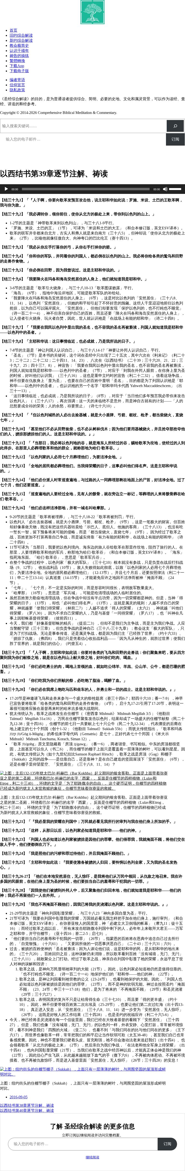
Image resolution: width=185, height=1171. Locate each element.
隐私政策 (17, 90)
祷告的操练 (19, 56)
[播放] (6, 189)
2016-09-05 (18, 1097)
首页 (13, 30)
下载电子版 (19, 71)
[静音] (165, 189)
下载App (17, 66)
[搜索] (175, 126)
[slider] (176, 188)
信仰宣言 (17, 85)
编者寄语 (17, 80)
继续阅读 (92, 1157)
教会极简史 (19, 45)
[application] (92, 189)
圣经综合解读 (23, 157)
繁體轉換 (17, 61)
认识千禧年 (19, 51)
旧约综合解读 (21, 35)
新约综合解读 (21, 40)
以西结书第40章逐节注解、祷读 (27, 1110)
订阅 (175, 139)
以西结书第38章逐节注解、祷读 (27, 1105)
